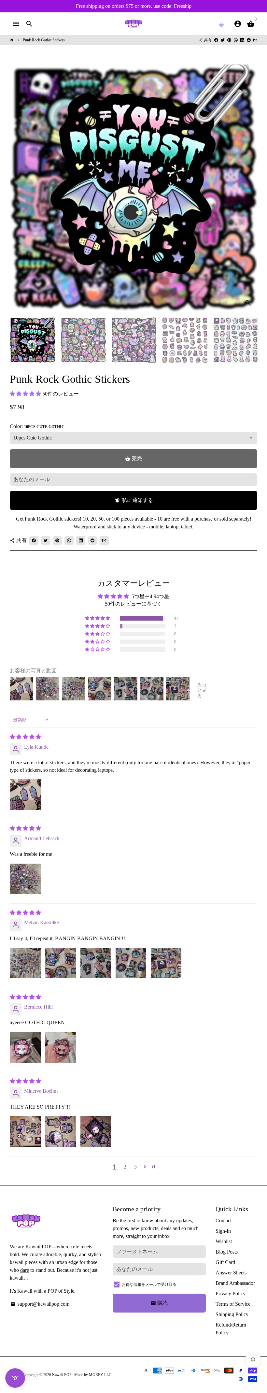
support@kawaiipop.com (39, 1304)
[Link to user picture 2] (60, 963)
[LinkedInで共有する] (242, 40)
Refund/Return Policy (231, 1328)
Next (248, 188)
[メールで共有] (255, 40)
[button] (26, 393)
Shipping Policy (232, 1314)
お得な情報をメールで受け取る (149, 1284)
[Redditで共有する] (249, 40)
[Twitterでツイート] (223, 40)
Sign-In (223, 1231)
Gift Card (225, 1262)
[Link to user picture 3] (95, 963)
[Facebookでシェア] (216, 40)
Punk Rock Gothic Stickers (44, 40)
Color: (37, 426)
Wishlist (224, 1241)
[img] (25, 737)
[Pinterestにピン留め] (229, 40)
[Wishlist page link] (221, 24)
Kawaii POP (62, 1374)
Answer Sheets (231, 1272)
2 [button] (125, 1167)
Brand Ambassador (235, 1283)
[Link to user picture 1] (25, 794)
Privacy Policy (231, 1293)
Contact (224, 1220)
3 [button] (135, 1167)
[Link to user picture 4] (131, 963)
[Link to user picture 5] (166, 963)
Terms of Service (233, 1304)
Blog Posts (227, 1252)
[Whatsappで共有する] (236, 40)
